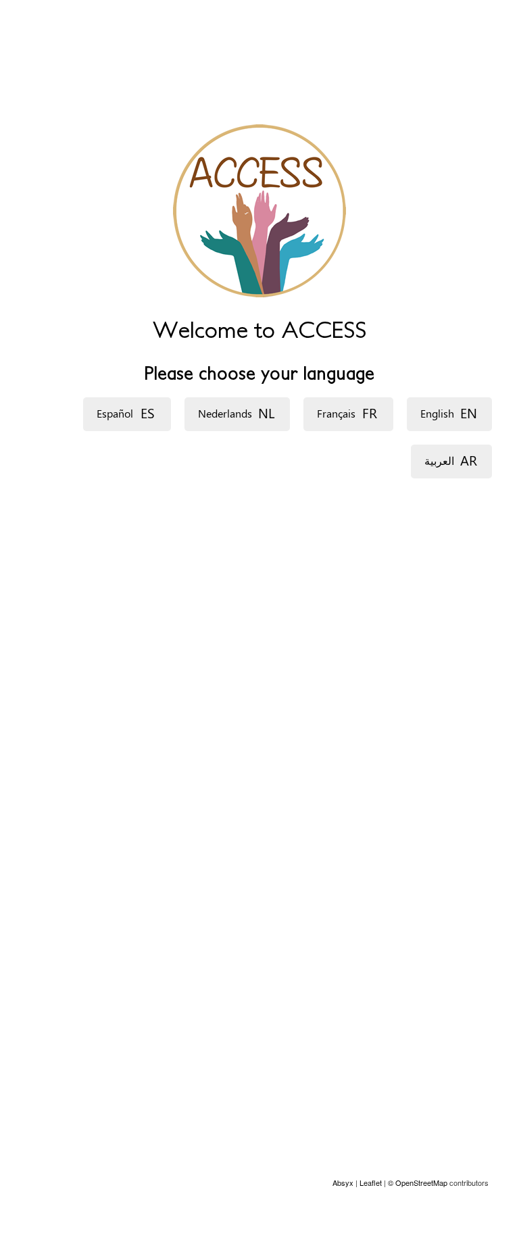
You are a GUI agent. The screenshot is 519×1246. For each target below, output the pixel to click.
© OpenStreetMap (418, 1182)
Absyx (342, 1182)
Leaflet (371, 1182)
